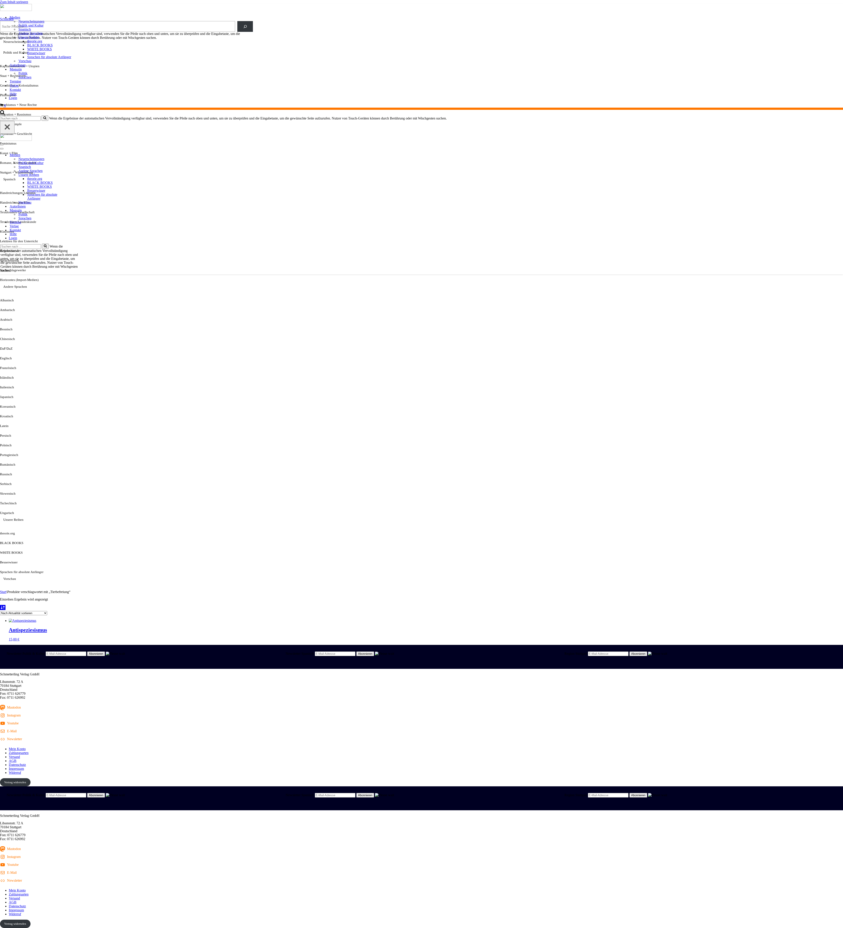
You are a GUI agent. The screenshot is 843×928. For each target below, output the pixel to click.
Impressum (16, 769)
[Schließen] (7, 127)
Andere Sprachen (30, 33)
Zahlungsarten (19, 753)
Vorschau (24, 61)
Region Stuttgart (575, 653)
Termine (15, 81)
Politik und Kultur (30, 25)
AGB (12, 761)
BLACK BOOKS (40, 45)
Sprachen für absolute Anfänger (49, 57)
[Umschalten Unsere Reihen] (77, 175)
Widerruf (15, 772)
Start (3, 592)
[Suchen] (2, 113)
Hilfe (13, 94)
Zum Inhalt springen (14, 2)
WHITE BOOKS (39, 49)
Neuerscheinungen (31, 21)
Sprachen (24, 77)
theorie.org (34, 41)
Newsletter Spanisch (300, 653)
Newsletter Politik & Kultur (26, 653)
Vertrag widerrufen (15, 782)
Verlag (14, 85)
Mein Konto (17, 749)
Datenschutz (17, 765)
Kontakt (15, 90)
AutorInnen (18, 65)
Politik (22, 73)
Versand (14, 757)
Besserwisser (36, 53)
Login (13, 98)
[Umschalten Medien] (77, 155)
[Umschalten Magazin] (77, 210)
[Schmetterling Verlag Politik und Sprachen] (421, 8)
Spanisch (24, 29)
